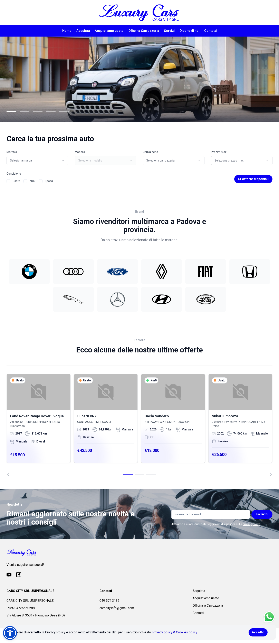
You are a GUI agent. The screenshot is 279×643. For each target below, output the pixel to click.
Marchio (12, 152)
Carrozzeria (150, 152)
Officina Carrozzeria (143, 31)
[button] (10, 633)
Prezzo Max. (219, 152)
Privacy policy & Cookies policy (174, 632)
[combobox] (37, 160)
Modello (80, 152)
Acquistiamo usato (109, 31)
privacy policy (251, 524)
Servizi (169, 31)
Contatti (210, 31)
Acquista (83, 31)
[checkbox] (8, 181)
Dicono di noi (189, 31)
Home (66, 31)
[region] (139, 425)
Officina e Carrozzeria (208, 605)
